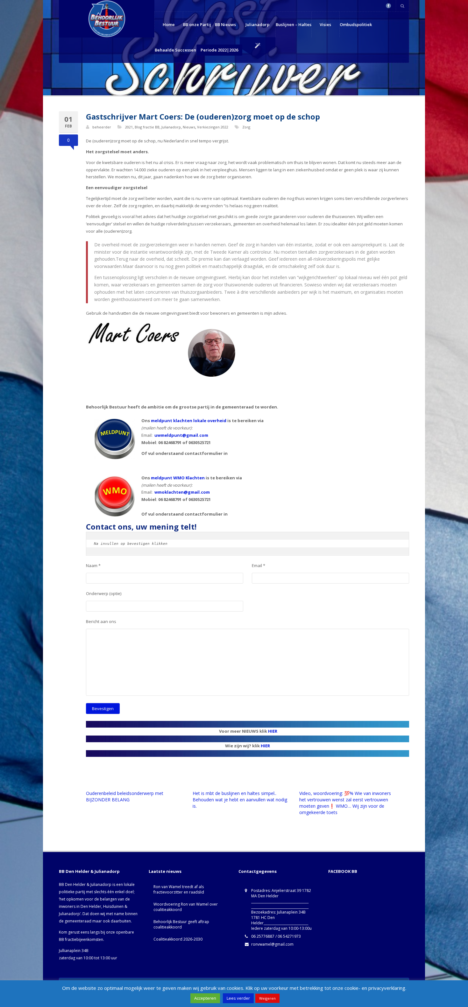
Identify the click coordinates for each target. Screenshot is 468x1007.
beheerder (101, 127)
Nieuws (189, 127)
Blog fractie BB (147, 127)
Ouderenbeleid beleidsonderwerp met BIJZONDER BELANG (124, 796)
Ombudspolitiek (356, 24)
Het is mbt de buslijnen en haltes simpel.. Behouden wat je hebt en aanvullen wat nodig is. (240, 799)
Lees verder (238, 998)
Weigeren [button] (267, 998)
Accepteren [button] (205, 998)
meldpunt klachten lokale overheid (188, 420)
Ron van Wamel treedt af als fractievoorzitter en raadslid (178, 889)
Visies (325, 24)
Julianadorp (257, 24)
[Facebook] (388, 5)
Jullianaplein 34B (74, 950)
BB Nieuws (225, 24)
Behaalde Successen (175, 50)
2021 (129, 127)
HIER (272, 731)
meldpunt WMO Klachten (178, 478)
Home (169, 24)
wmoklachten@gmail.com (182, 492)
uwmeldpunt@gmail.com (181, 435)
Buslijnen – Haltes (293, 24)
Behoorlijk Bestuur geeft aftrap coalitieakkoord (181, 924)
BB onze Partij (197, 24)
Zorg (246, 127)
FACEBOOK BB (342, 871)
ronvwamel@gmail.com (272, 944)
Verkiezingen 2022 (212, 127)
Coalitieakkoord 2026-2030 (177, 939)
